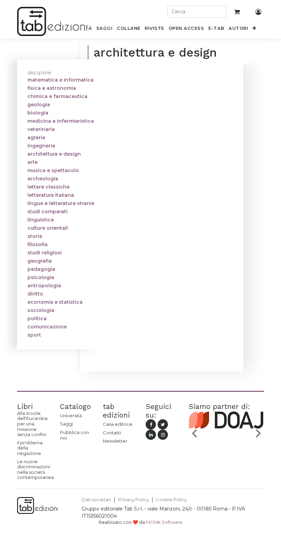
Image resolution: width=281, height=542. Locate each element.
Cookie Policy (171, 499)
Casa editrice (117, 424)
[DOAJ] (226, 435)
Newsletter (115, 441)
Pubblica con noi (74, 435)
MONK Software (164, 522)
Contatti (112, 432)
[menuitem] (104, 29)
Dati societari (96, 499)
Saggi (66, 423)
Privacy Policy (133, 499)
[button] (254, 29)
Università (71, 415)
